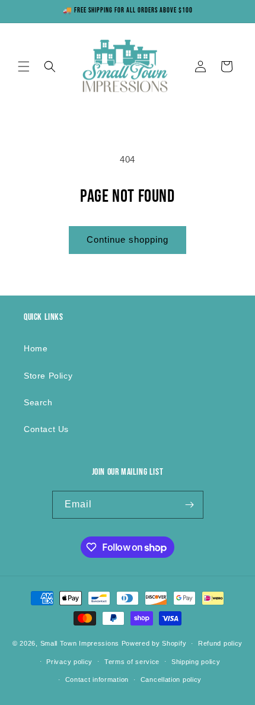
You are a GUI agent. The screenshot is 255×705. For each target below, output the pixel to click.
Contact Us (46, 429)
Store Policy (48, 375)
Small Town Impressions (79, 643)
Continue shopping (127, 239)
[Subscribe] (190, 505)
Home (35, 348)
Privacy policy (69, 661)
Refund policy (220, 643)
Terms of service (132, 661)
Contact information (97, 679)
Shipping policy (196, 661)
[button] (24, 66)
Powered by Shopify (154, 643)
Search (38, 402)
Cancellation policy (171, 679)
